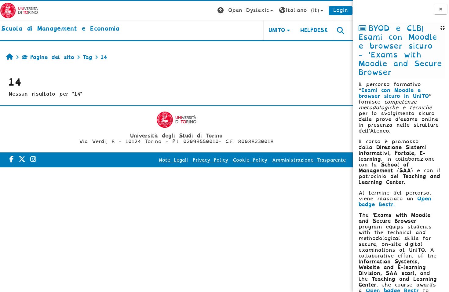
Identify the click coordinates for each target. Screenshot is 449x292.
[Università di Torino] (19, 10)
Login (340, 10)
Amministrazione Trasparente (309, 160)
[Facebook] (11, 159)
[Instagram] (33, 159)
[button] (246, 10)
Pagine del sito (52, 57)
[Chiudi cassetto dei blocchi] (440, 9)
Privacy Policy (210, 160)
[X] (22, 159)
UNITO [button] (276, 30)
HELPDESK (314, 30)
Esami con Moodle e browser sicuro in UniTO (394, 93)
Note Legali (173, 160)
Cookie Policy (250, 160)
